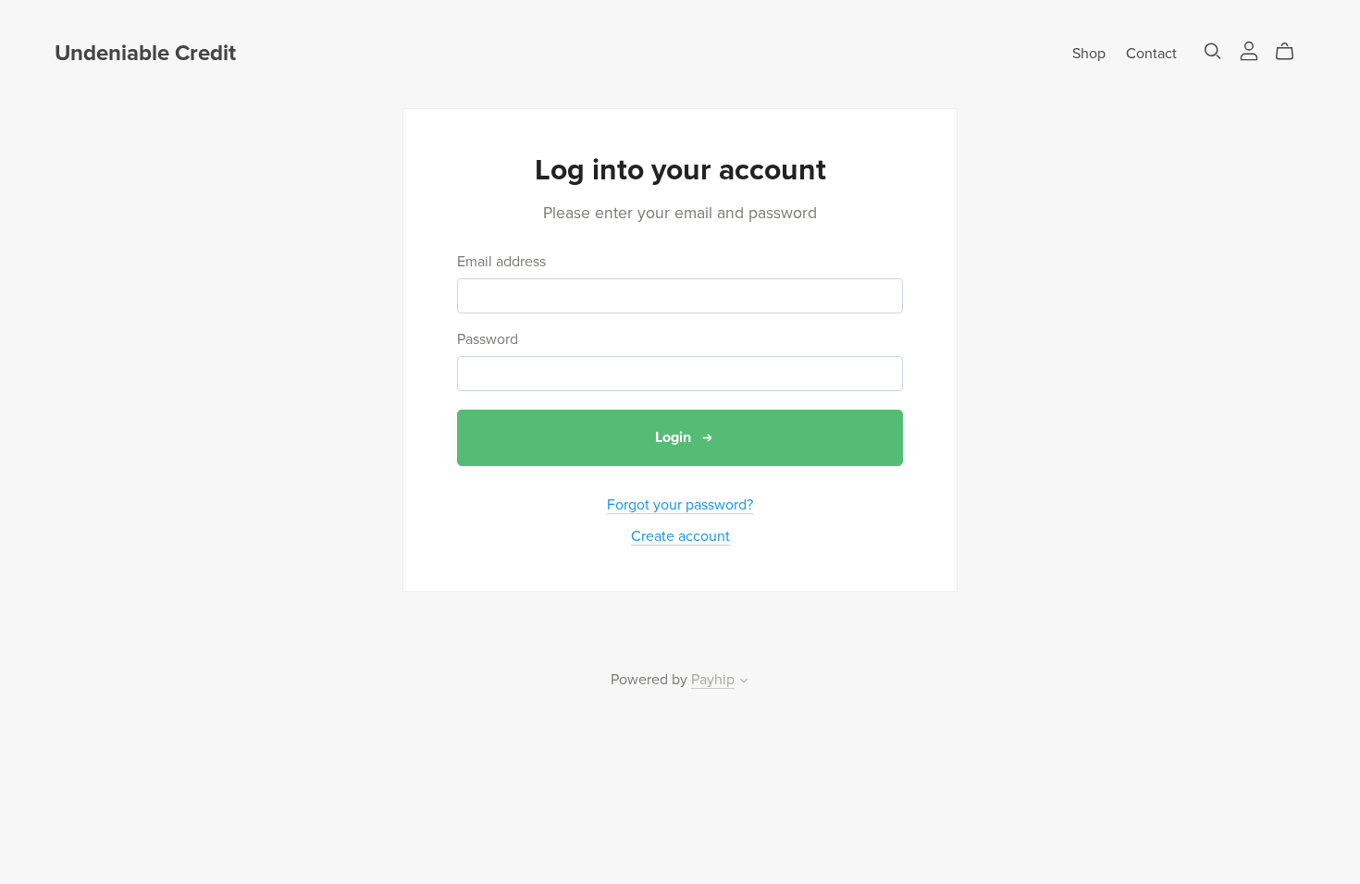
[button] (743, 682)
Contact (1151, 53)
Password (487, 340)
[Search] (1213, 51)
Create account (680, 536)
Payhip (713, 679)
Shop (1089, 53)
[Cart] (1292, 52)
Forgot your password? (680, 505)
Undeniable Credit (145, 53)
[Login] (1249, 50)
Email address (501, 262)
